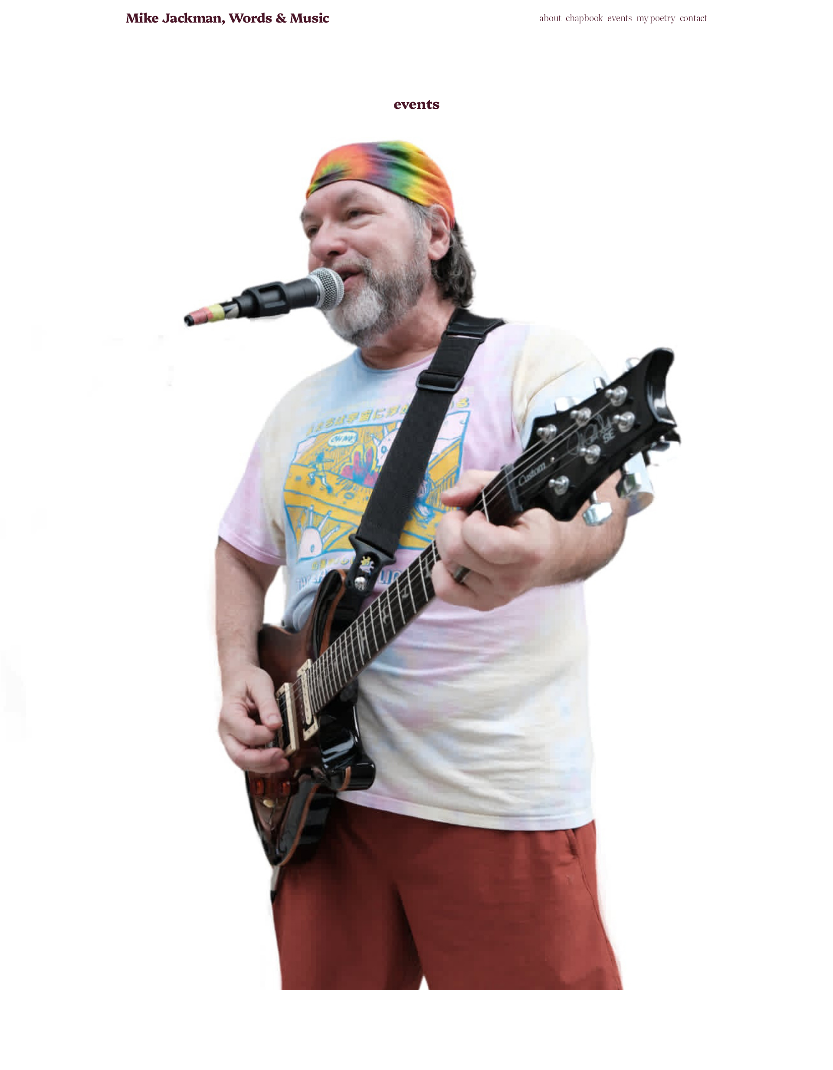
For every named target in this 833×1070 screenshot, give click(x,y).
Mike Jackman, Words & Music (227, 17)
